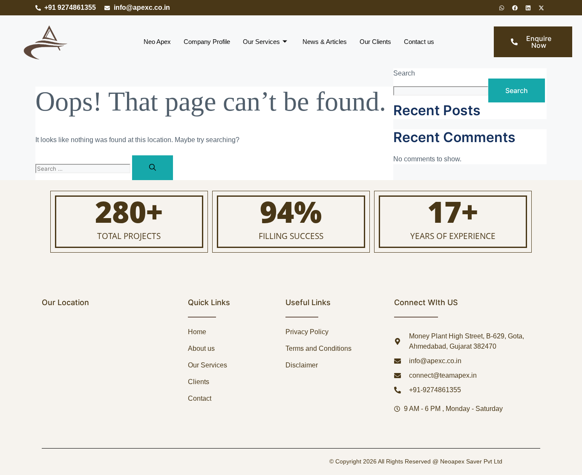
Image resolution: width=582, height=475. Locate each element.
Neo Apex (157, 41)
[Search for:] (83, 168)
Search (404, 73)
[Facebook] (514, 7)
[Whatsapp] (501, 7)
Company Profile (207, 41)
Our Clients (375, 41)
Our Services (261, 41)
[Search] (152, 167)
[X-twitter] (541, 7)
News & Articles (325, 41)
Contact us (419, 41)
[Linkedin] (527, 7)
